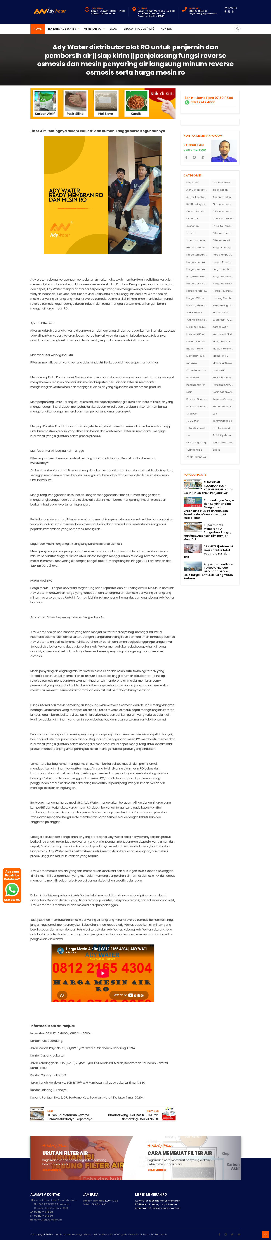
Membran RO (221, 356)
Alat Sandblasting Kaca (198, 190)
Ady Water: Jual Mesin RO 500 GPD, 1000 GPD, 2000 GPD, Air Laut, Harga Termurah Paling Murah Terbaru (209, 571)
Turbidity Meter (222, 435)
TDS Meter (192, 421)
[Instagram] (225, 1234)
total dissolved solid (198, 428)
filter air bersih (221, 233)
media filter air (195, 348)
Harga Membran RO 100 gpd (198, 269)
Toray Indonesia (222, 421)
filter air (191, 233)
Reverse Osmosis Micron (224, 399)
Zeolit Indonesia (196, 457)
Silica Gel (191, 413)
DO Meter (192, 218)
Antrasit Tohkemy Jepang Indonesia (198, 197)
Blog (113, 29)
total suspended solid (224, 428)
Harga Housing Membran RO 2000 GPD (224, 247)
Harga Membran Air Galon (198, 262)
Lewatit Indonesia (197, 341)
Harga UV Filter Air (197, 298)
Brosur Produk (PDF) (139, 29)
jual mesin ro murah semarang (198, 327)
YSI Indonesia (194, 450)
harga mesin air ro (197, 276)
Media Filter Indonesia (224, 348)
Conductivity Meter (198, 211)
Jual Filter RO (194, 312)
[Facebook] (219, 1234)
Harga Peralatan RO (198, 291)
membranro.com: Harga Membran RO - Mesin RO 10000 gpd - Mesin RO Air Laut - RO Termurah (110, 1234)
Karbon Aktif (220, 327)
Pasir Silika (192, 377)
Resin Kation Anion (224, 392)
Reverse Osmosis (196, 399)
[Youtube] (239, 1234)
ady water (192, 182)
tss (188, 435)
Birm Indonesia (222, 204)
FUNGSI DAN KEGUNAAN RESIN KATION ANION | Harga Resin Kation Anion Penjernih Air (208, 487)
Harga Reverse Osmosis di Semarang (224, 291)
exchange (192, 226)
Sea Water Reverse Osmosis (224, 406)
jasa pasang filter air (224, 305)
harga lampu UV (222, 254)
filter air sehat (221, 240)
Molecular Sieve (222, 363)
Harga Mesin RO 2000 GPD (198, 283)
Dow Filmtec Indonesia (224, 218)
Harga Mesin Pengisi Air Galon (224, 276)
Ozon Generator (196, 370)
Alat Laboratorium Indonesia (224, 182)
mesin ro (191, 363)
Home (38, 29)
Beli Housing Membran (198, 204)
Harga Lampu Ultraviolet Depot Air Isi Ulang (198, 254)
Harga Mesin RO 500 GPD (224, 283)
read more (50, 1170)
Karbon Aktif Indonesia (224, 334)
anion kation (220, 190)
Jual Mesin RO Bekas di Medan (224, 319)
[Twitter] (232, 1234)
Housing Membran (224, 298)
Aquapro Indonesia (224, 197)
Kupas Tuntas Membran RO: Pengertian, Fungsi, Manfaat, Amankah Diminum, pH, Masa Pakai (207, 532)
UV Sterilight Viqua (197, 442)
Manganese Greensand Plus (224, 341)
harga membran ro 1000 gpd (224, 269)
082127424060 (43, 1212)
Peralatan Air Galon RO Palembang (224, 384)
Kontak (166, 29)
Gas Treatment (195, 247)
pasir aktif (219, 370)
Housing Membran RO (198, 305)
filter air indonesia (197, 240)
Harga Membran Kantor (224, 262)
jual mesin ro (220, 312)
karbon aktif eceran (198, 334)
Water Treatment (223, 442)
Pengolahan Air (195, 384)
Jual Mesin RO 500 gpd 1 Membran (198, 319)
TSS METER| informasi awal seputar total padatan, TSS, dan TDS (208, 552)
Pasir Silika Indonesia (224, 377)
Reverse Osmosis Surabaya (198, 406)
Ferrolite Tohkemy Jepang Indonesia (224, 226)
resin (189, 392)
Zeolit (216, 450)
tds (215, 413)
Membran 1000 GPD (198, 356)
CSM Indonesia (222, 211)
